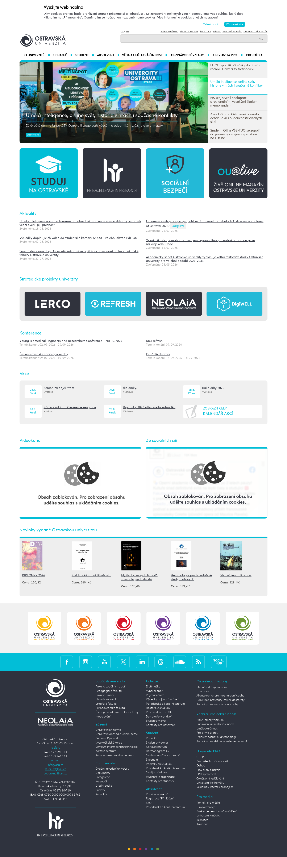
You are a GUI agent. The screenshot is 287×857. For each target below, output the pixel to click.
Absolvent (108, 55)
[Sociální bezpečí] (175, 173)
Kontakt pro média (208, 802)
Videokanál (31, 440)
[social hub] (219, 662)
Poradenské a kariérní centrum (115, 755)
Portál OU (152, 738)
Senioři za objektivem (59, 388)
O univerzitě (37, 55)
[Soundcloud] (179, 662)
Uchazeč (62, 55)
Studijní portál (232, 31)
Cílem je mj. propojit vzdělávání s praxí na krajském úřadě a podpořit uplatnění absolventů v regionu (96, 126)
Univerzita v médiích (208, 815)
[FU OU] (123, 628)
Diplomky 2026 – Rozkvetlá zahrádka (149, 407)
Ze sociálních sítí (161, 440)
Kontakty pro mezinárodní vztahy (217, 704)
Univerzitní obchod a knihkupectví (117, 734)
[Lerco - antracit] (52, 303)
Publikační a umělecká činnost (215, 724)
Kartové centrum (106, 751)
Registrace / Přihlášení (160, 798)
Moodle (205, 31)
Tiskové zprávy (205, 807)
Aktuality (28, 213)
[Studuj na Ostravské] (49, 173)
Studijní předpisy (156, 772)
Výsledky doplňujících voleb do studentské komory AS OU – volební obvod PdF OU (78, 238)
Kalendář (101, 781)
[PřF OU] (202, 628)
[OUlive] (238, 173)
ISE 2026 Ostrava (158, 354)
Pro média (254, 55)
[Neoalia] (55, 721)
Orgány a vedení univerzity (112, 768)
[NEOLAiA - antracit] (174, 303)
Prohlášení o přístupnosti (212, 761)
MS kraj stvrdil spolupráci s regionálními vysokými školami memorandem (110, 115)
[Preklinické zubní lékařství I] (82, 555)
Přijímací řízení (155, 695)
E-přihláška (153, 686)
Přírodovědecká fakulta (110, 708)
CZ (122, 31)
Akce (24, 373)
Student (84, 55)
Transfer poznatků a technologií (216, 737)
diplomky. (130, 388)
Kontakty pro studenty (160, 781)
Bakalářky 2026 (213, 388)
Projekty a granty (207, 732)
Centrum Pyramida (108, 738)
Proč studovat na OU (159, 712)
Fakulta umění (105, 695)
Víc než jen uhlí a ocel (235, 575)
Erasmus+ (202, 691)
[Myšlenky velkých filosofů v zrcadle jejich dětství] (131, 555)
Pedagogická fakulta (109, 691)
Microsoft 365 (189, 31)
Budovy (100, 790)
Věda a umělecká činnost (144, 55)
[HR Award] (55, 824)
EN (127, 31)
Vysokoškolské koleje (109, 742)
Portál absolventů (157, 794)
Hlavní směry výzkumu (210, 720)
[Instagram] (85, 662)
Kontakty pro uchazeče (160, 725)
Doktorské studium (158, 708)
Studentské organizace (160, 776)
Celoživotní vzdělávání (210, 778)
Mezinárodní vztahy (190, 55)
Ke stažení (202, 820)
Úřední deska (104, 785)
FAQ (148, 803)
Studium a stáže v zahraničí (163, 755)
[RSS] (198, 662)
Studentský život (156, 720)
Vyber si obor (154, 691)
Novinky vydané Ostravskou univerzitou (58, 530)
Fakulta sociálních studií (110, 686)
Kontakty (101, 794)
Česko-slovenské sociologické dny (44, 354)
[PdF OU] (84, 628)
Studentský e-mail (157, 742)
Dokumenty (103, 772)
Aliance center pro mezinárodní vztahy (220, 695)
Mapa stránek (169, 31)
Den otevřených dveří (159, 716)
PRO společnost (206, 774)
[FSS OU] (44, 628)
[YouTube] (104, 662)
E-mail (217, 31)
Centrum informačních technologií (117, 746)
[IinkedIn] (142, 662)
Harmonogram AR (157, 751)
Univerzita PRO (228, 55)
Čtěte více (33, 135)
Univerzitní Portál (255, 31)
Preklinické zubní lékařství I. (91, 575)
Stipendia (152, 759)
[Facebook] (66, 662)
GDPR (200, 757)
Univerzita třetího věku (210, 782)
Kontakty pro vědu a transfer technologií (221, 741)
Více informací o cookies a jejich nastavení (187, 17)
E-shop (200, 765)
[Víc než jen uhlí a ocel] (231, 555)
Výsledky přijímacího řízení (162, 699)
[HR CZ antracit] (112, 173)
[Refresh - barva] (113, 303)
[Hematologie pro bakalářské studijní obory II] (181, 555)
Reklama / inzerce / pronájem (214, 787)
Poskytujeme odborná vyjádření (216, 811)
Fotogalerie (103, 777)
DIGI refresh (154, 340)
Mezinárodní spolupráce (211, 687)
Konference (30, 333)
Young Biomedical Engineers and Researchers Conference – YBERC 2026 (71, 340)
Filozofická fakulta (107, 699)
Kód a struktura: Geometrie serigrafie (70, 407)
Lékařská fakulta (106, 703)
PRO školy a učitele (208, 770)
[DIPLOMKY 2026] (32, 555)
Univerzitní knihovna (108, 729)
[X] (123, 662)
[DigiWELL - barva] (234, 303)
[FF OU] (163, 628)
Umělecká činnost (207, 728)
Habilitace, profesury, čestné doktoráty (220, 700)
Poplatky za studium (159, 764)
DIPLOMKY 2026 (33, 575)
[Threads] (160, 662)
